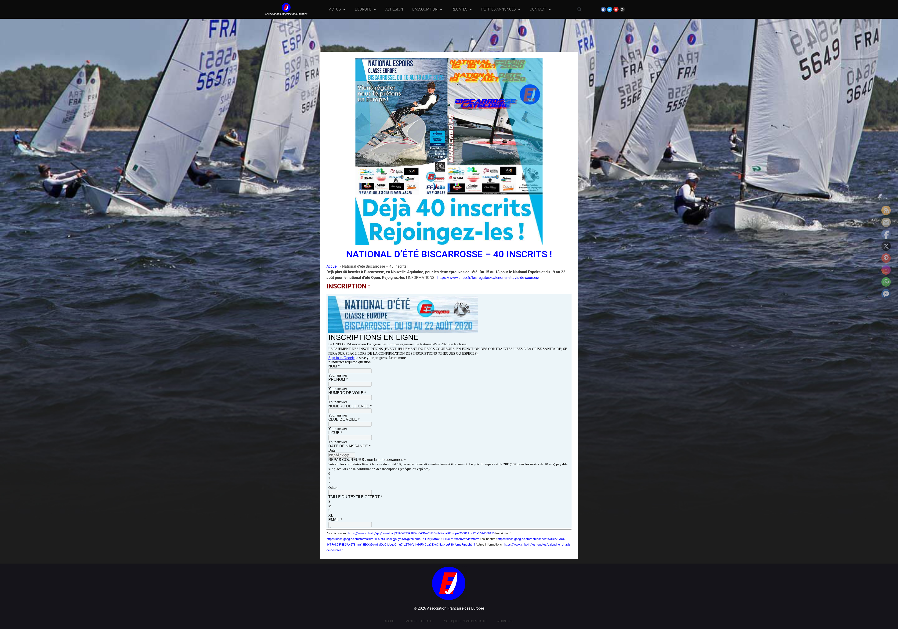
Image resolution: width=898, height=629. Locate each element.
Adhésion (394, 9)
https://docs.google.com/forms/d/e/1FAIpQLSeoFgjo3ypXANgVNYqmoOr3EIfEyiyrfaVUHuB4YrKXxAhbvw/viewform (402, 539)
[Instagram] (622, 9)
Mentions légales (420, 621)
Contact (538, 9)
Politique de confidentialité (465, 621)
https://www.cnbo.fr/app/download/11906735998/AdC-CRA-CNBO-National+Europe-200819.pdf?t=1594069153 (421, 533)
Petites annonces (498, 9)
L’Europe (363, 9)
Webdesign (505, 621)
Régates (459, 9)
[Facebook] (603, 9)
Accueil (332, 266)
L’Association (425, 9)
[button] (579, 9)
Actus (335, 9)
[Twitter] (609, 9)
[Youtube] (616, 9)
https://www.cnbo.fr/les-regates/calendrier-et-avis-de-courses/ (488, 277)
